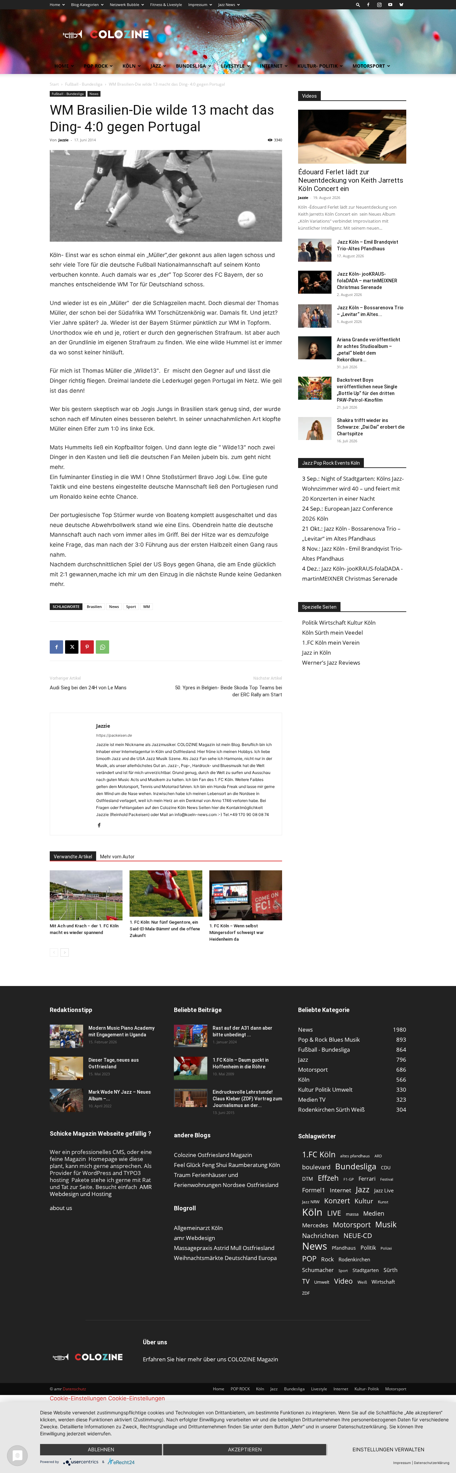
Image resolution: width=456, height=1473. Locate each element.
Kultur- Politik (317, 66)
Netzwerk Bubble (124, 4)
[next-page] (64, 952)
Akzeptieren (245, 1449)
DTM (307, 1178)
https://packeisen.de (114, 735)
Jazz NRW (310, 1202)
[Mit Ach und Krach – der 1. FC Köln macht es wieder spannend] (86, 895)
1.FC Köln (318, 1154)
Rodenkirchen (354, 1259)
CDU (386, 1167)
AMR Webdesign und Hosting (101, 1190)
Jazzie (63, 139)
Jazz (156, 66)
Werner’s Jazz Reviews (331, 662)
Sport (131, 606)
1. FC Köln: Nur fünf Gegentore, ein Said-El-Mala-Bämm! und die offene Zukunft (165, 929)
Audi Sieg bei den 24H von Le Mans (88, 688)
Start (54, 84)
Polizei (386, 1248)
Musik (386, 1224)
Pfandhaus (344, 1248)
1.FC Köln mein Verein (331, 642)
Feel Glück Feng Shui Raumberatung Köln (227, 1165)
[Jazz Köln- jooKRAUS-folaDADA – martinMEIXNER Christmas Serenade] (314, 282)
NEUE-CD (358, 1235)
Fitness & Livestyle (166, 4)
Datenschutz (74, 1389)
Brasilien (94, 606)
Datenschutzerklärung (431, 1463)
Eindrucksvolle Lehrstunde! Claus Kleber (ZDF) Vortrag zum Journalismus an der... (247, 1098)
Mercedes (315, 1225)
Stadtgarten (366, 1270)
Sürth (391, 1270)
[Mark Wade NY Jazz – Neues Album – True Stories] (66, 1100)
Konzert (337, 1200)
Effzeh (328, 1177)
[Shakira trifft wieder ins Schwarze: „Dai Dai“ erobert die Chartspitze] (314, 428)
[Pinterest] (87, 647)
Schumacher (318, 1270)
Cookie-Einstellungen (78, 1398)
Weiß (362, 1282)
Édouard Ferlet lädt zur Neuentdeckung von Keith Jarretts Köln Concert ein (350, 180)
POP (309, 1258)
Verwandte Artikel (73, 856)
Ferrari (367, 1178)
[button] (358, 4)
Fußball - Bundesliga (83, 84)
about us (61, 1208)
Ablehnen (101, 1449)
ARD (378, 1156)
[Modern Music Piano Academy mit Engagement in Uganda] (66, 1036)
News (93, 93)
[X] (71, 647)
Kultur (364, 1201)
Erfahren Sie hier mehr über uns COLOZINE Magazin (210, 1359)
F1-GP (349, 1179)
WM (146, 606)
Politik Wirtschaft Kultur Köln (339, 622)
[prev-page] (54, 952)
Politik (368, 1247)
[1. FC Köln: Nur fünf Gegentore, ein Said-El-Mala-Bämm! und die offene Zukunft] (166, 893)
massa (352, 1214)
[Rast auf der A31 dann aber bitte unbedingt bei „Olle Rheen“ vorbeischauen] (190, 1036)
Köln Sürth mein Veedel (332, 632)
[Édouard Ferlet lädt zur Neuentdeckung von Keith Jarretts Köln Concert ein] (352, 137)
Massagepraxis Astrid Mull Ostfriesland (224, 1248)
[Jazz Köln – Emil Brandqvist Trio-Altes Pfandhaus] (314, 250)
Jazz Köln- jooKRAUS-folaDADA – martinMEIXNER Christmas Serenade (367, 280)
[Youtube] (390, 4)
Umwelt (321, 1282)
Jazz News (226, 4)
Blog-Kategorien (85, 4)
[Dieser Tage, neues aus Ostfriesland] (66, 1068)
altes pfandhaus (355, 1156)
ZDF (306, 1293)
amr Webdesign (194, 1238)
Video (343, 1280)
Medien (373, 1213)
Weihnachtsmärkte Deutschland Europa (225, 1258)
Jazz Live (384, 1190)
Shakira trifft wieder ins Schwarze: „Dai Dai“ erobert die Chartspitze (371, 427)
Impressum (197, 4)
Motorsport (369, 66)
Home (55, 4)
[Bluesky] (401, 4)
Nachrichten (320, 1235)
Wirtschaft (383, 1281)
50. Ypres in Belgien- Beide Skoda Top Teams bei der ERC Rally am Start (228, 691)
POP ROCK (95, 66)
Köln (129, 66)
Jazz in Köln (316, 652)
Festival (386, 1179)
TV (305, 1281)
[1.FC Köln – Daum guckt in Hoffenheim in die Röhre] (190, 1068)
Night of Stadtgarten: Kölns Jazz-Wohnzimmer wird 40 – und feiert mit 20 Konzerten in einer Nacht (353, 488)
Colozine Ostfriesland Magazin (213, 1155)
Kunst (383, 1202)
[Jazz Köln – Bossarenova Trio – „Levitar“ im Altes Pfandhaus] (314, 316)
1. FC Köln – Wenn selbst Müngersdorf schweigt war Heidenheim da (236, 932)
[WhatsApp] (102, 647)
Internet (271, 66)
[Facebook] (368, 4)
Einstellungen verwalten (388, 1449)
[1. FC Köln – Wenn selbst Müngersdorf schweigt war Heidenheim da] (245, 895)
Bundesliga (191, 66)
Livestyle (233, 66)
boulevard (316, 1167)
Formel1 (313, 1190)
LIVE (334, 1212)
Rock (327, 1259)
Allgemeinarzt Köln (198, 1228)
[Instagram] (379, 4)
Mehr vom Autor (117, 856)
